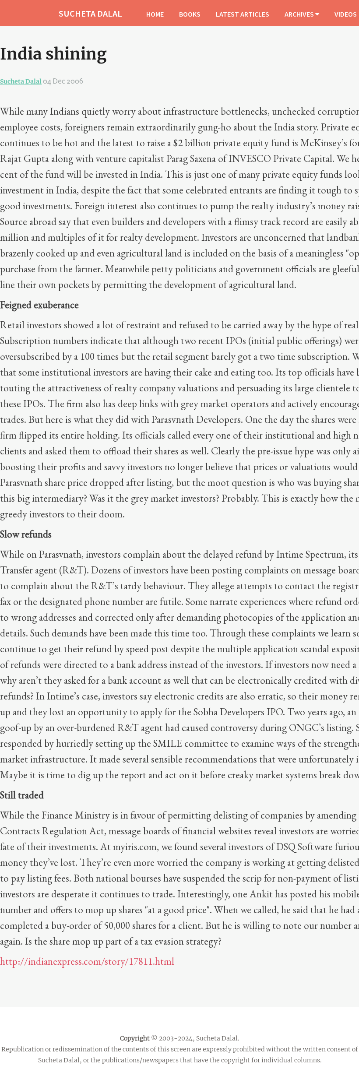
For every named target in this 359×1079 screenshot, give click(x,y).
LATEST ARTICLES (242, 14)
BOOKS (190, 14)
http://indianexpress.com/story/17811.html (87, 961)
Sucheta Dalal (21, 81)
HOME (155, 14)
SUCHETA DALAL (90, 13)
